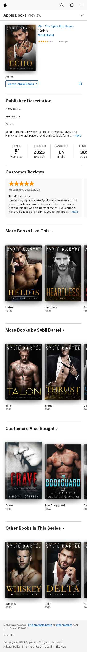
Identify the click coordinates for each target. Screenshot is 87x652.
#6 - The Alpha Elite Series (55, 26)
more (78, 135)
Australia (8, 635)
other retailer (64, 625)
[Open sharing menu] (80, 83)
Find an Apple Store (40, 625)
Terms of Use (32, 646)
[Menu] (82, 5)
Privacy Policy (11, 646)
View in (20, 83)
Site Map (61, 646)
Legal (48, 646)
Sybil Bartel (46, 35)
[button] (62, 5)
